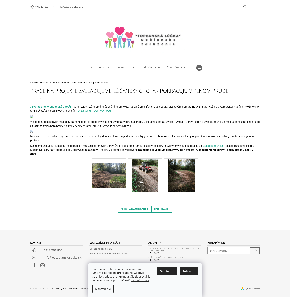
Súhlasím (188, 271)
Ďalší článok (161, 209)
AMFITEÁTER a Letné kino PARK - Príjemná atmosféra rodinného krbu (174, 249)
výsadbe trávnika (213, 145)
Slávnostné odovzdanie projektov (166, 258)
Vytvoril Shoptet (252, 288)
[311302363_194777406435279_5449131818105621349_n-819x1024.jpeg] (145, 175)
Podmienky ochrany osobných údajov (108, 253)
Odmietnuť (167, 271)
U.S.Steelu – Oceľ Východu (94, 110)
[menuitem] (92, 68)
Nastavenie (103, 289)
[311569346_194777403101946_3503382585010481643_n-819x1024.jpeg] (181, 175)
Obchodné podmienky (100, 248)
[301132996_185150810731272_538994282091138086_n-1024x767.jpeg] (109, 171)
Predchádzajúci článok (134, 209)
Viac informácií (140, 280)
